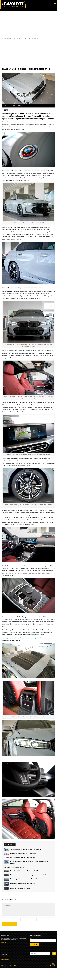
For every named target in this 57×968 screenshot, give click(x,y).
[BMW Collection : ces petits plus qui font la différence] (6, 853)
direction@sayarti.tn (5, 959)
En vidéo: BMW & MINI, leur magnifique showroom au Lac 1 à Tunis (25, 849)
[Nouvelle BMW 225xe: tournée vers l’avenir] (6, 888)
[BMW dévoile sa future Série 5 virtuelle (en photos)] (6, 884)
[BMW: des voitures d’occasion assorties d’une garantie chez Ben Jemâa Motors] (6, 875)
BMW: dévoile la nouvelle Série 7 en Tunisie (14, 867)
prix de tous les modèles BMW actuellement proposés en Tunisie (27, 638)
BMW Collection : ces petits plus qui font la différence (23, 853)
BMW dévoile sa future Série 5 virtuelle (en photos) (22, 883)
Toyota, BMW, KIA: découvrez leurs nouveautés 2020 (22, 857)
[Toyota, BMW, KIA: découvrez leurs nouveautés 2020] (6, 857)
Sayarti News (26, 106)
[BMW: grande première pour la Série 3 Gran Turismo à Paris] (6, 879)
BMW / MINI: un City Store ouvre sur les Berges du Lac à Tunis (25, 871)
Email (31, 938)
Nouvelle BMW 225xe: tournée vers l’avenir (20, 888)
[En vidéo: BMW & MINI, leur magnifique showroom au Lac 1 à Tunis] (6, 849)
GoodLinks (14, 965)
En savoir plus (3, 942)
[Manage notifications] (53, 964)
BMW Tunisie (20, 106)
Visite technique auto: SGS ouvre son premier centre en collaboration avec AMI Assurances (29, 862)
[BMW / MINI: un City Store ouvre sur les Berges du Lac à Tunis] (6, 871)
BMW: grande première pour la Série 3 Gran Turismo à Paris (24, 879)
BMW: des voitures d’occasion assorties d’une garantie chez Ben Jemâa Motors (29, 875)
